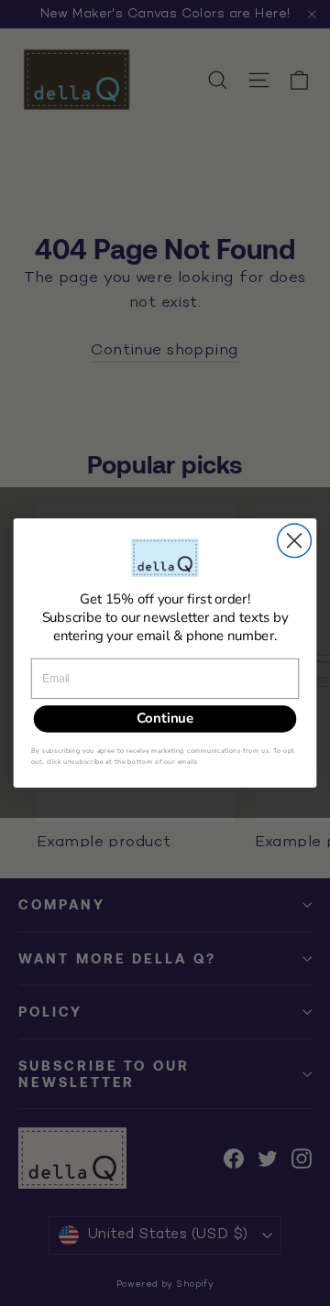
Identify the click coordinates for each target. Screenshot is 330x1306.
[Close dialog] (295, 541)
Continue (165, 719)
